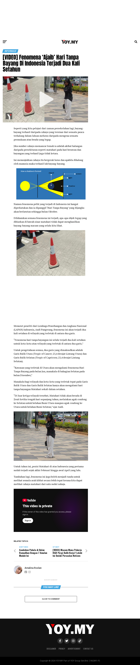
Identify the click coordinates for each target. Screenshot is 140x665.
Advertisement (74, 648)
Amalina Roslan (33, 568)
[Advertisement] (70, 19)
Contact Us (88, 648)
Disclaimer (51, 648)
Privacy (62, 648)
